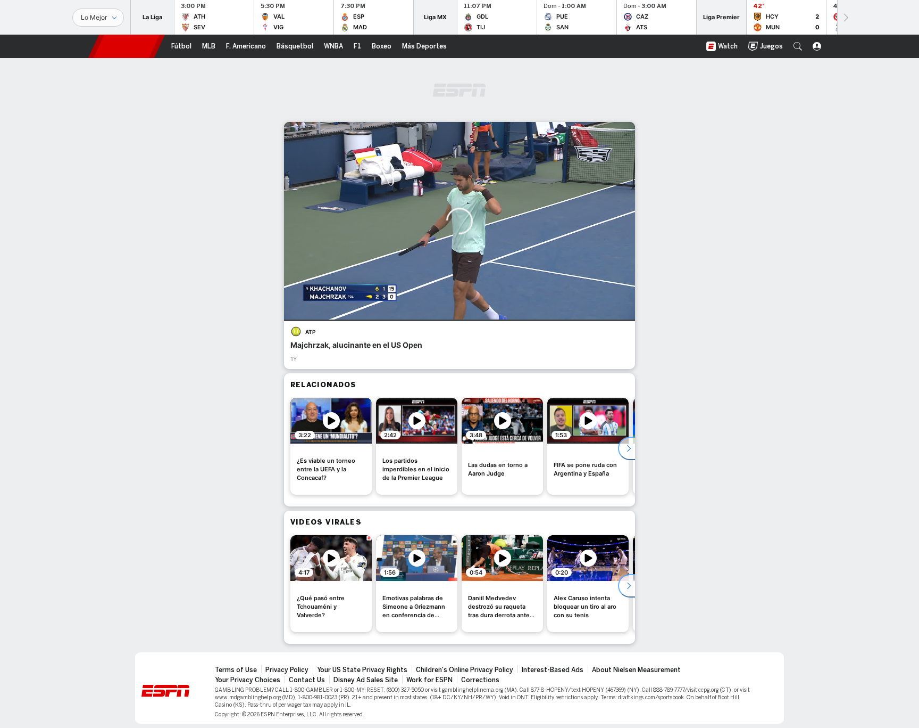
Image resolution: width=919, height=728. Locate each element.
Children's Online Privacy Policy (464, 670)
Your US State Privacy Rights (362, 670)
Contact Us (307, 680)
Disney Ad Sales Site (365, 680)
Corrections (480, 680)
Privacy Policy (286, 670)
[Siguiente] (845, 17)
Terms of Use (236, 670)
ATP (310, 332)
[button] (797, 46)
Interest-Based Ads (552, 670)
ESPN (126, 46)
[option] (331, 446)
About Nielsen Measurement (636, 670)
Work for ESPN (429, 680)
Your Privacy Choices (247, 680)
